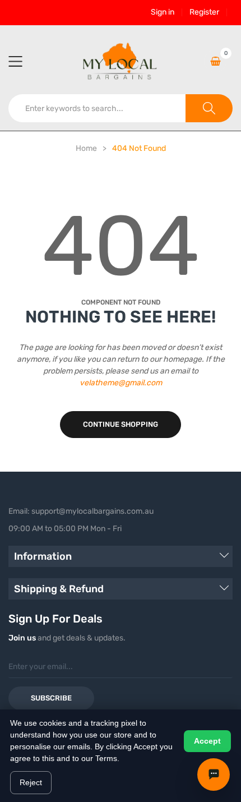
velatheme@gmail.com (121, 383)
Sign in (162, 12)
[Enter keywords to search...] (209, 108)
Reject (31, 782)
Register (204, 12)
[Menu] (22, 61)
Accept (207, 740)
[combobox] (97, 108)
